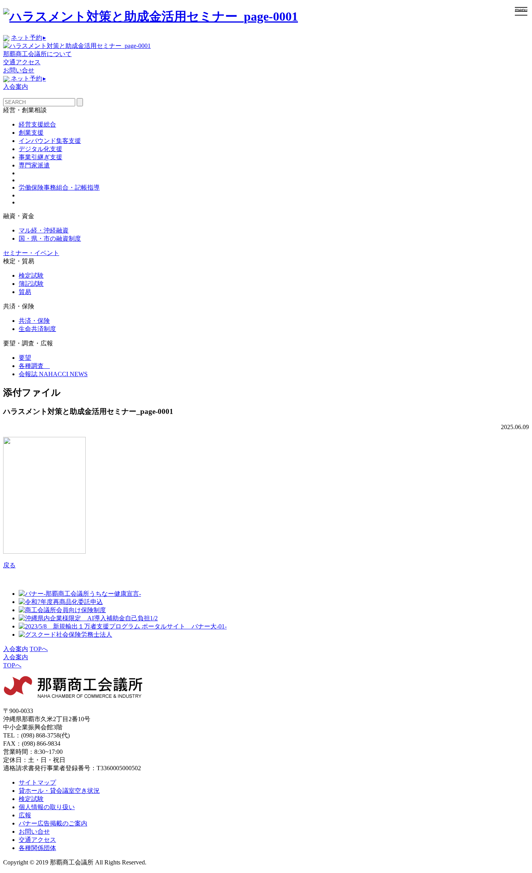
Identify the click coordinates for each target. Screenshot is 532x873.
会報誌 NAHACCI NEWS (53, 374)
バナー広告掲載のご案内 (53, 823)
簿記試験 (31, 283)
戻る (9, 565)
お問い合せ (18, 70)
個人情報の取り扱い (47, 807)
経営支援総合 (37, 124)
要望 (25, 357)
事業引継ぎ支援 (40, 157)
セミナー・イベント (31, 253)
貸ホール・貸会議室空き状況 (59, 790)
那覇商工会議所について (37, 54)
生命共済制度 (37, 329)
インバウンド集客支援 (50, 140)
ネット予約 (28, 37)
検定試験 (31, 275)
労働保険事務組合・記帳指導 (59, 187)
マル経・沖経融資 (44, 230)
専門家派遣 (34, 165)
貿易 (25, 292)
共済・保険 (34, 320)
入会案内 (15, 86)
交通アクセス (22, 62)
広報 (25, 815)
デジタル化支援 (40, 149)
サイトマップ (37, 782)
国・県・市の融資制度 (50, 238)
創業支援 (31, 132)
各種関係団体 (37, 848)
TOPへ (39, 649)
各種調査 (34, 366)
